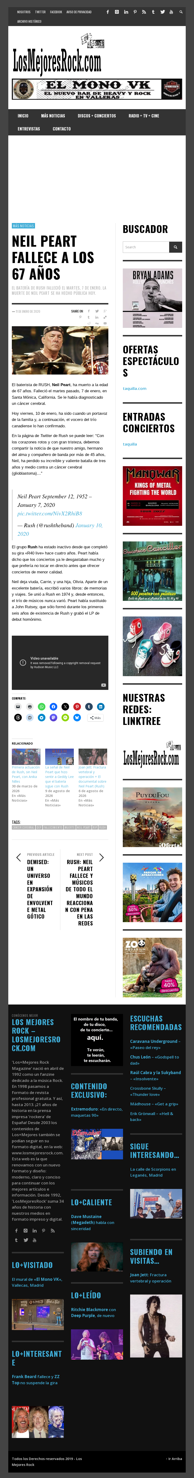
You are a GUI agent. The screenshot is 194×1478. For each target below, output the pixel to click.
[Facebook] (107, 12)
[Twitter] (162, 12)
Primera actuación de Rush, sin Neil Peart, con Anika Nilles (26, 774)
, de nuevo (93, 1315)
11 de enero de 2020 (28, 311)
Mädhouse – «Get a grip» (154, 1104)
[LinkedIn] (125, 12)
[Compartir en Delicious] (105, 317)
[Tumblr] (153, 12)
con (93, 1309)
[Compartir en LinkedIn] (97, 317)
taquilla (130, 444)
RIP (95, 827)
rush (102, 827)
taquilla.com (134, 388)
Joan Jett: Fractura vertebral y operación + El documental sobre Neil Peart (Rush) (92, 776)
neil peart (84, 827)
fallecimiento (53, 827)
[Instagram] (116, 12)
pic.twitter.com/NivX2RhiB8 (50, 513)
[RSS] (144, 12)
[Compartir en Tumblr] (88, 317)
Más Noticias (23, 225)
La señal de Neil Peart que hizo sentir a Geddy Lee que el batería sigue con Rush (59, 776)
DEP (39, 827)
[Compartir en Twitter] (97, 311)
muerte (70, 827)
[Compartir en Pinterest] (80, 317)
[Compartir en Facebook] (88, 311)
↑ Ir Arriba (174, 1458)
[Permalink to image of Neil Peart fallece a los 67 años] (60, 350)
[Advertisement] (97, 179)
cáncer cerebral (23, 827)
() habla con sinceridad (92, 1222)
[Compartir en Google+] (105, 311)
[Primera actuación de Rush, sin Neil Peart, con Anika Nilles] (26, 757)
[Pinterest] (135, 12)
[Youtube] (171, 12)
